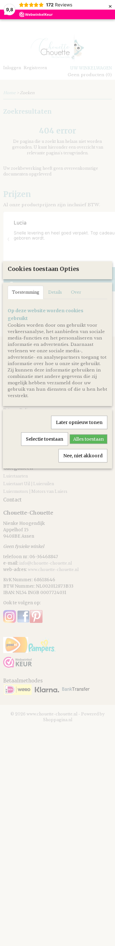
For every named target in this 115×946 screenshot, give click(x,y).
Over (76, 292)
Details (55, 292)
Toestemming (25, 292)
